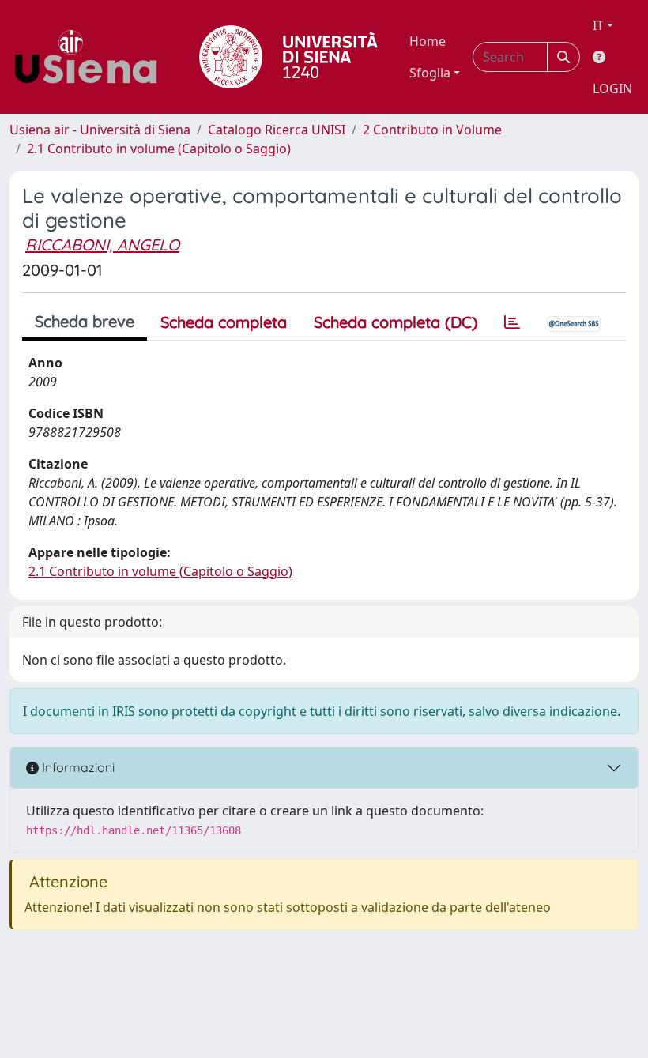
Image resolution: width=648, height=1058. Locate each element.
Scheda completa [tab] (223, 322)
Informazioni (77, 767)
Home (427, 41)
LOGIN (612, 88)
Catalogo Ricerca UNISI (276, 129)
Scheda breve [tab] (84, 321)
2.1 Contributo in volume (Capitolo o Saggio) (159, 148)
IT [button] (598, 25)
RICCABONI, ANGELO (102, 244)
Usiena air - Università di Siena (99, 129)
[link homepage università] (288, 57)
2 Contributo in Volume (432, 129)
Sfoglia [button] (429, 72)
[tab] (512, 322)
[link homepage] (91, 57)
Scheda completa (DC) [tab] (395, 322)
